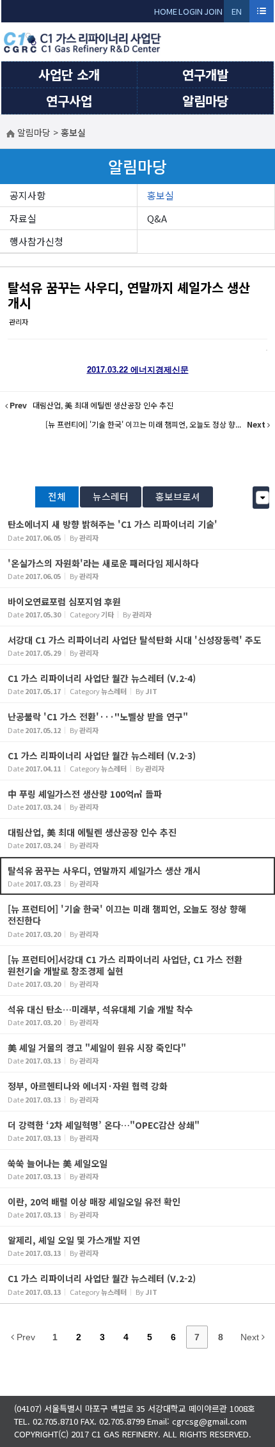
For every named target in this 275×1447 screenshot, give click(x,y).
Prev (24, 1337)
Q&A (157, 218)
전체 (57, 496)
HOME (165, 11)
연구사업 (69, 100)
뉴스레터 (111, 496)
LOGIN (190, 11)
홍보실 (160, 195)
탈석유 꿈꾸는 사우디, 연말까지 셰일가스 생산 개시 (129, 295)
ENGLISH (237, 13)
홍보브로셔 (177, 496)
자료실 (23, 218)
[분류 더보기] (262, 497)
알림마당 (205, 100)
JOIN (213, 11)
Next (251, 1337)
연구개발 (205, 74)
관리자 (18, 321)
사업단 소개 (69, 74)
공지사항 (27, 195)
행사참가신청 (36, 241)
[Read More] (137, 529)
